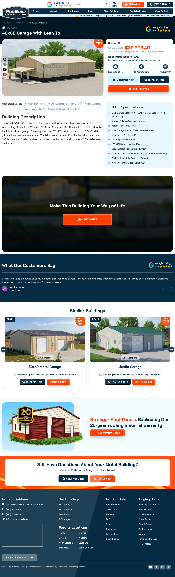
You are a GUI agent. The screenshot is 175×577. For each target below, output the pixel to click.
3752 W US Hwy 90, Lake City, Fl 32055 (24, 504)
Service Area (112, 509)
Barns (91, 11)
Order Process (145, 519)
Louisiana (83, 543)
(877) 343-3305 (13, 509)
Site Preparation (146, 514)
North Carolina (66, 543)
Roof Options (145, 509)
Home (4, 23)
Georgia (62, 538)
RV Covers (73, 11)
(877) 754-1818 (106, 15)
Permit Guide (145, 524)
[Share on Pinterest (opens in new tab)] (5, 74)
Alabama (83, 538)
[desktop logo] (15, 12)
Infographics (112, 534)
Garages (36, 11)
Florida (62, 533)
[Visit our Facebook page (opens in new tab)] (156, 567)
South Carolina (86, 547)
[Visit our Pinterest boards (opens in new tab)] (168, 567)
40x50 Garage (130, 367)
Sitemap (81, 567)
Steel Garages (65, 504)
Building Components (149, 504)
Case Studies (112, 539)
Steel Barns (64, 514)
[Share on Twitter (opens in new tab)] (5, 69)
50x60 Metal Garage (45, 367)
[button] (59, 4)
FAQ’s (108, 519)
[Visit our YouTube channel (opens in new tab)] (150, 567)
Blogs (109, 524)
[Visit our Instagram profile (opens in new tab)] (162, 567)
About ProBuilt (161, 11)
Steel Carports (65, 509)
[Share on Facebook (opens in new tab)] (5, 64)
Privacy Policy (51, 567)
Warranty (143, 534)
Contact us (111, 529)
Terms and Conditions (67, 567)
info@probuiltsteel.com (17, 519)
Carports (54, 11)
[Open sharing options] (4, 59)
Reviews (110, 514)
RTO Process (145, 544)
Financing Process (148, 539)
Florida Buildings (137, 11)
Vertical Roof (20, 23)
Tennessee (64, 547)
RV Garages (64, 519)
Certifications (145, 529)
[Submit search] (107, 4)
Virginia (82, 533)
